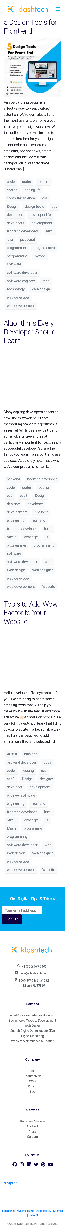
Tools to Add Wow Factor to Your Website (31, 613)
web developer (18, 297)
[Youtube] (50, 1164)
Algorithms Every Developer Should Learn (30, 332)
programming (17, 256)
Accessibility (43, 1211)
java (10, 239)
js (47, 537)
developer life (40, 215)
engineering (15, 520)
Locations (8, 1211)
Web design (41, 289)
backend (13, 479)
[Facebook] (14, 1164)
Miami (11, 828)
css (45, 198)
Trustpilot (9, 1183)
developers (15, 223)
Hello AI (33, 1215)
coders (43, 181)
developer (14, 215)
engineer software (21, 795)
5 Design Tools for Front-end (30, 26)
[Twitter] (36, 1164)
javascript (27, 239)
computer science (21, 198)
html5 (11, 537)
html (49, 231)
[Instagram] (22, 1164)
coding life (33, 190)
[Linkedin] (29, 1164)
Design (12, 206)
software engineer (21, 281)
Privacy (20, 1211)
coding (12, 190)
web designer (42, 570)
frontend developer (22, 529)
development (42, 223)
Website (48, 586)
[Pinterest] (43, 1164)
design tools (34, 206)
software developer (22, 272)
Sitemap (58, 1211)
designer (13, 504)
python (40, 256)
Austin (12, 754)
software (14, 264)
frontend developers (23, 231)
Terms (30, 1211)
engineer (41, 512)
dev (54, 206)
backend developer (42, 479)
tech (45, 281)
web (48, 562)
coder (26, 181)
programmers (44, 248)
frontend (38, 520)
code (11, 181)
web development (21, 305)
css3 (24, 495)
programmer (16, 248)
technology (15, 289)
